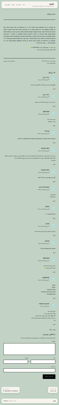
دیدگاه (53, 341)
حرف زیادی (46, 77)
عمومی (5, 61)
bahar (47, 206)
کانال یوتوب (7, 5)
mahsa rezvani (44, 304)
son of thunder (44, 187)
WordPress (6, 401)
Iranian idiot (45, 148)
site (51, 330)
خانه (24, 5)
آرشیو (13, 5)
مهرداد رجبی (50, 63)
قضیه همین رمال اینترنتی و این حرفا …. (45, 50)
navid (47, 224)
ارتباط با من (18, 5)
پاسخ (54, 89)
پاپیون (51, 3)
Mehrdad (46, 111)
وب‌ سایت (53, 367)
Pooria (47, 131)
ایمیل (26, 358)
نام (54, 358)
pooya (47, 241)
